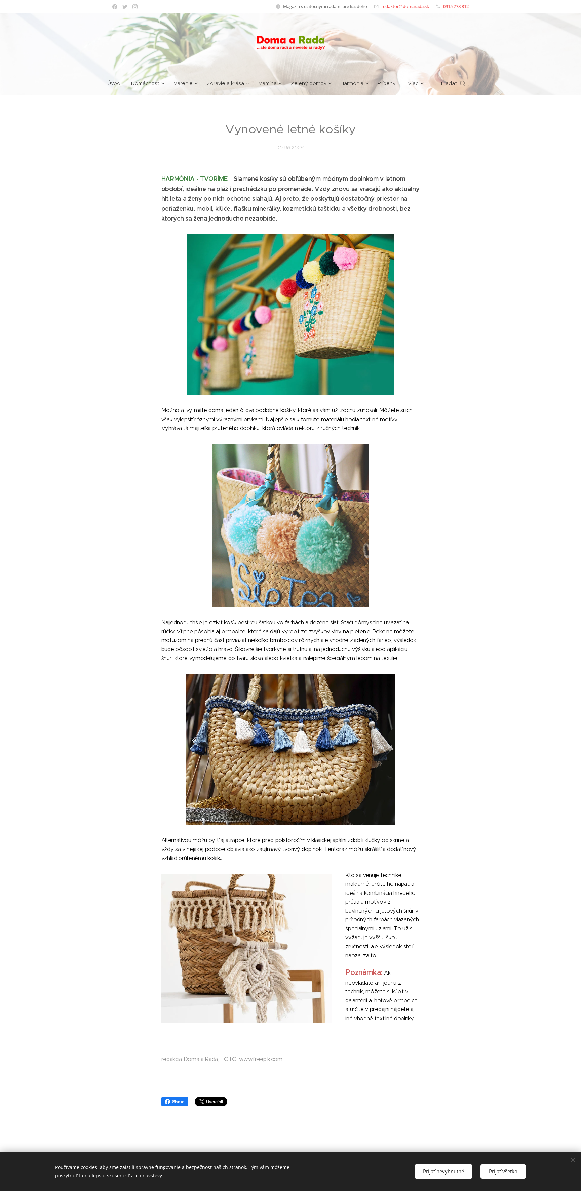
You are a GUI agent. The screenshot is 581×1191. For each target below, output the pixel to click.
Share (178, 1101)
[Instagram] (135, 6)
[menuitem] (116, 83)
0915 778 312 (456, 6)
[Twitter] (125, 6)
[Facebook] (115, 6)
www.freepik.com (260, 1059)
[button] (453, 83)
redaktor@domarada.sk (405, 6)
